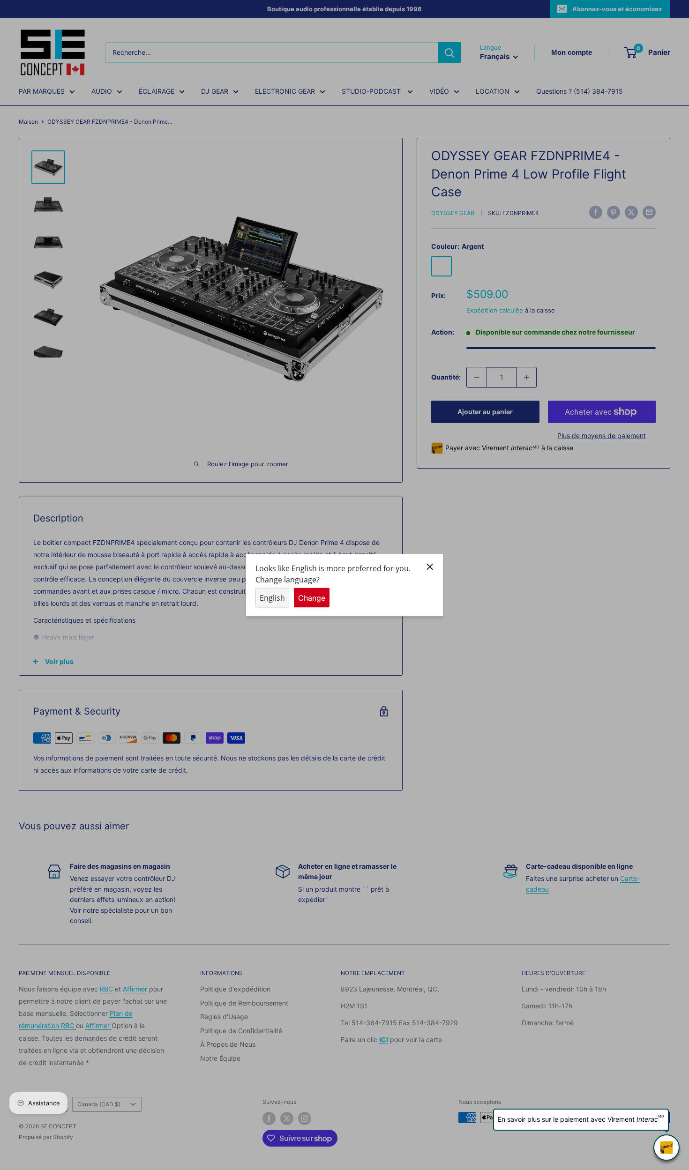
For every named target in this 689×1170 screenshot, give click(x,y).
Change (311, 597)
